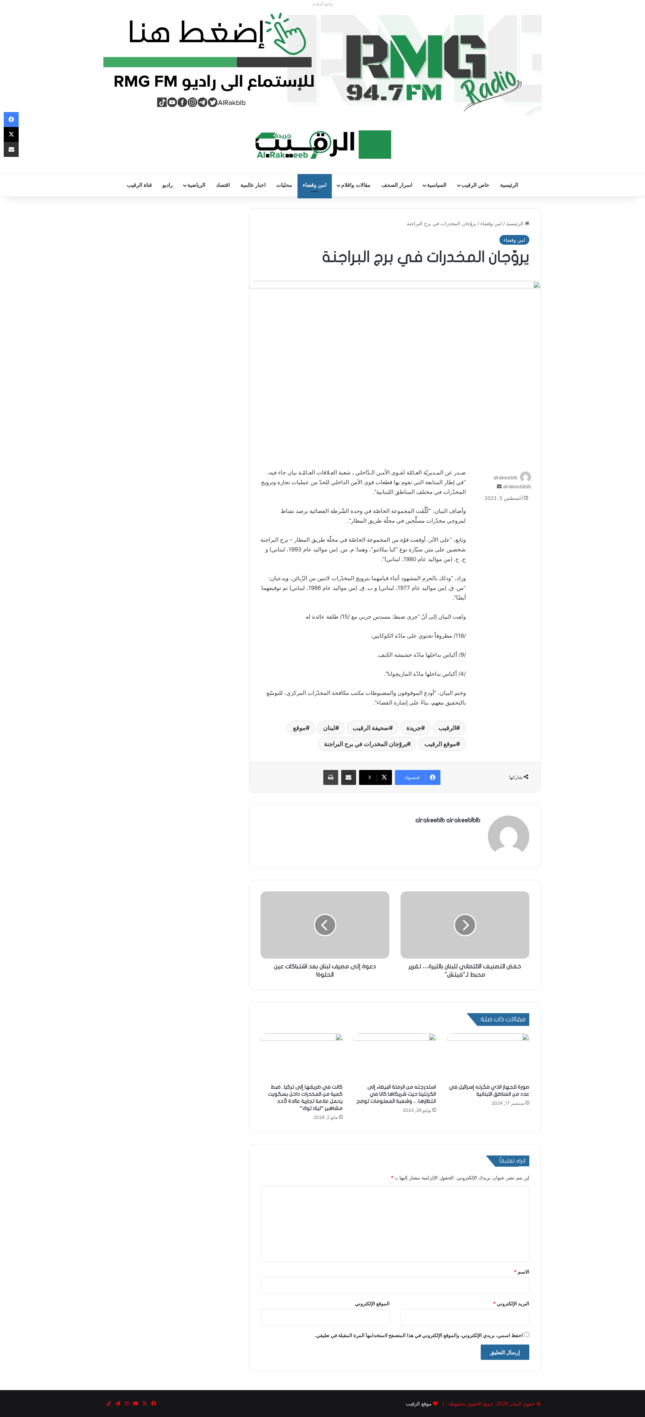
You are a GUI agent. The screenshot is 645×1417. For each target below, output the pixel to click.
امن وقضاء (315, 185)
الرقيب (447, 727)
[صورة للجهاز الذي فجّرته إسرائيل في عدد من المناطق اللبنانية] (488, 1056)
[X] (11, 134)
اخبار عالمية (253, 185)
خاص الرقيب (475, 185)
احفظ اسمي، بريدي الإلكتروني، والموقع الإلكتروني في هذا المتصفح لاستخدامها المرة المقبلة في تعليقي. (419, 1335)
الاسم (521, 1272)
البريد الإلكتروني (511, 1303)
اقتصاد (223, 185)
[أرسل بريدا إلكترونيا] (499, 486)
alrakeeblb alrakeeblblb (447, 820)
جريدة (413, 727)
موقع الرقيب (440, 744)
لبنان (329, 727)
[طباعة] (330, 777)
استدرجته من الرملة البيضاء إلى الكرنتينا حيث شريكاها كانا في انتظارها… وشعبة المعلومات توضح (396, 1094)
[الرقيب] (322, 144)
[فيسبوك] (11, 119)
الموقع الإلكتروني (372, 1303)
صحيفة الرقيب (371, 727)
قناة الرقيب (139, 185)
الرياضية (196, 185)
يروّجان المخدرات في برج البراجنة (365, 744)
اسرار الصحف (396, 185)
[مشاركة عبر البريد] (348, 777)
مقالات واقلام (356, 185)
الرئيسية (509, 185)
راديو (167, 185)
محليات (284, 185)
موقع (299, 727)
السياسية (436, 185)
